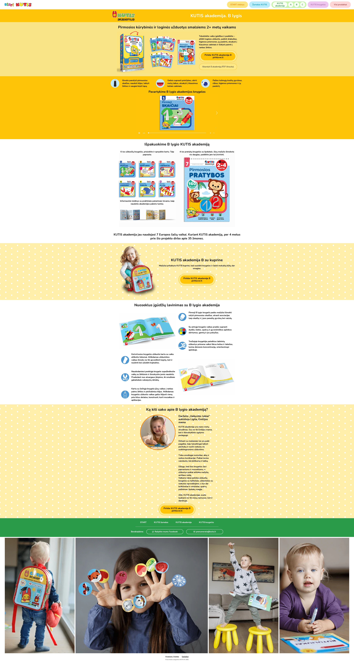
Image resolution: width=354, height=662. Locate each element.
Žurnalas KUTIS (259, 4)
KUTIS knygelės (318, 4)
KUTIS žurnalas (161, 522)
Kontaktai (185, 656)
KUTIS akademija (280, 4)
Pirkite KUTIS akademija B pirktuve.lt (218, 56)
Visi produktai (340, 4)
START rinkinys (237, 4)
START (143, 522)
